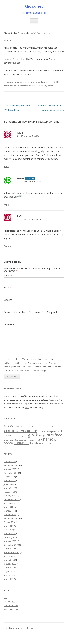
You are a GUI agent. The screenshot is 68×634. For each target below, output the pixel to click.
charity (51, 427)
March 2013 (9, 480)
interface (24, 85)
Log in (6, 597)
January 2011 (10, 514)
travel (33, 443)
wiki (27, 407)
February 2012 (10, 491)
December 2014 (11, 472)
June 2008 (8, 579)
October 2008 (10, 567)
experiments (55, 431)
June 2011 (8, 507)
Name (8, 275)
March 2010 (9, 533)
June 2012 (8, 484)
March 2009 (9, 560)
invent (6, 440)
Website (8, 299)
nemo (50, 85)
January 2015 (10, 469)
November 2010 (11, 518)
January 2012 (10, 495)
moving (31, 440)
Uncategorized (35, 81)
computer (8, 85)
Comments (11, 605)
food (13, 436)
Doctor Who (43, 431)
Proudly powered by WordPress (18, 628)
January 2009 (10, 563)
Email (7, 287)
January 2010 (10, 541)
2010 (18, 427)
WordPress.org (11, 609)
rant (57, 439)
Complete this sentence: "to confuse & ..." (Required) (31, 312)
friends (19, 436)
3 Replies (8, 40)
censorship (42, 427)
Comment (9, 324)
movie (25, 440)
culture (31, 430)
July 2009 (8, 556)
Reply (6, 166)
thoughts (21, 442)
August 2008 (9, 571)
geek (16, 85)
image (42, 435)
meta (19, 440)
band (30, 427)
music (39, 439)
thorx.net (34, 6)
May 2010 (8, 529)
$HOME (57, 81)
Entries (9, 601)
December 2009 (11, 544)
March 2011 (9, 510)
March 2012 (9, 488)
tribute (40, 443)
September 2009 (11, 552)
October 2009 (10, 548)
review (9, 443)
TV (45, 443)
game (24, 436)
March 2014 (9, 476)
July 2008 (8, 575)
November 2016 (11, 465)
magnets (13, 440)
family (7, 435)
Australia (24, 427)
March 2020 (9, 461)
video (48, 443)
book (35, 427)
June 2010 (8, 525)
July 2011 (8, 503)
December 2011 (11, 499)
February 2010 (10, 537)
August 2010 (9, 522)
